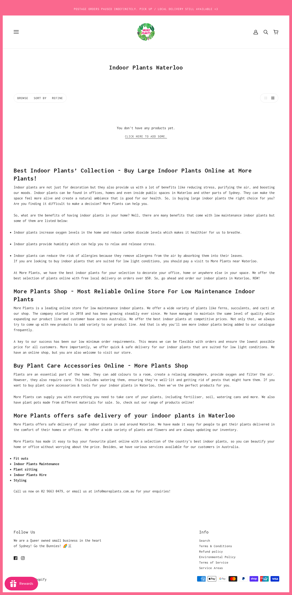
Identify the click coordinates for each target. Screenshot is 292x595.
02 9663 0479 (52, 491)
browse (22, 98)
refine (57, 98)
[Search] (266, 32)
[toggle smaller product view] (273, 98)
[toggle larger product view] (264, 98)
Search (204, 540)
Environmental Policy (217, 557)
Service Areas (211, 568)
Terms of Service (213, 562)
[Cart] (276, 32)
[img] (15, 557)
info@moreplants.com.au (114, 491)
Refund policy (211, 551)
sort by (40, 98)
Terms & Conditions (215, 546)
